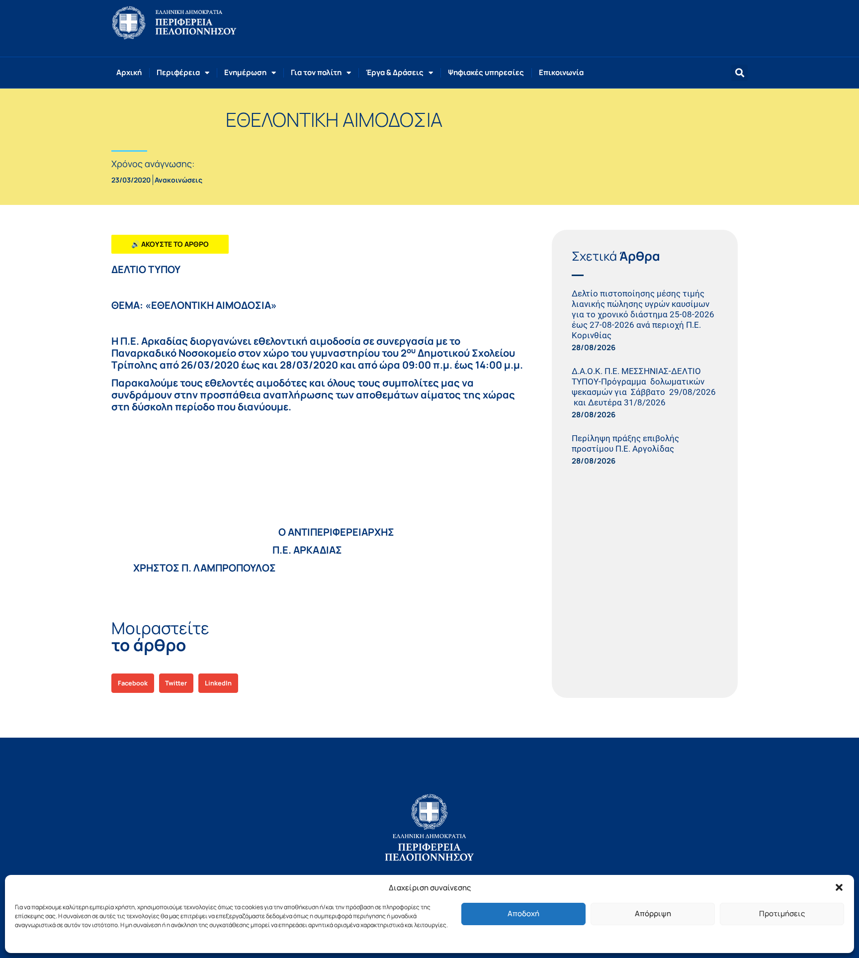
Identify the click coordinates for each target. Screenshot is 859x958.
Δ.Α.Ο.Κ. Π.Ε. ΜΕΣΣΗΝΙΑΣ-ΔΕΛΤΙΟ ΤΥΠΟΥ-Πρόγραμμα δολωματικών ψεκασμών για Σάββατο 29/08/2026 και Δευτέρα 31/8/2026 (644, 386)
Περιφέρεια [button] (178, 72)
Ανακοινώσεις (178, 180)
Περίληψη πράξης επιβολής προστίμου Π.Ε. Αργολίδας (625, 443)
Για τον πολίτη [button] (316, 72)
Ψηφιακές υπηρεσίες (486, 72)
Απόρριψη (653, 913)
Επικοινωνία (561, 72)
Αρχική (129, 72)
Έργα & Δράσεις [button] (395, 72)
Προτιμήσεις (782, 913)
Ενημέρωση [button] (245, 72)
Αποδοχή (523, 913)
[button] (839, 887)
